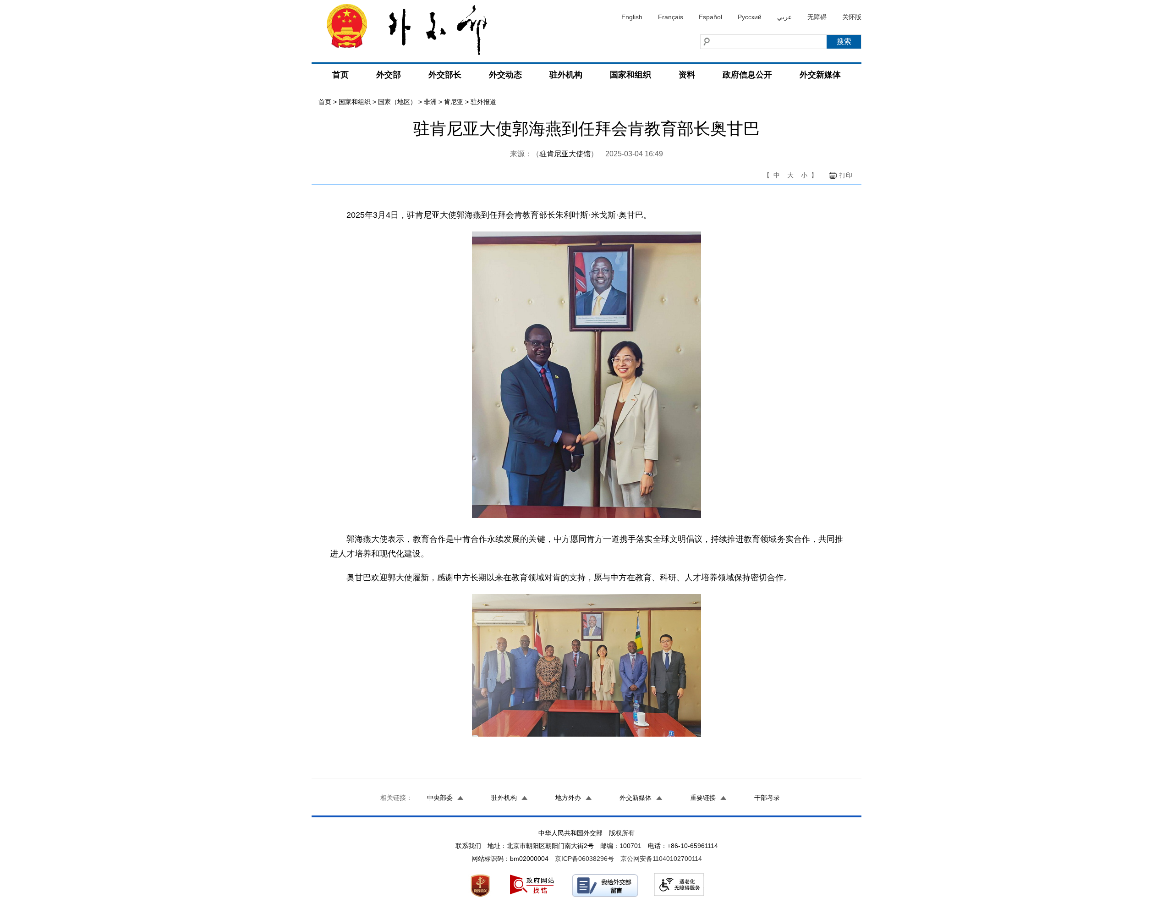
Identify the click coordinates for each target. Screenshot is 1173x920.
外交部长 (444, 74)
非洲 (430, 101)
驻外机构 (565, 74)
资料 (687, 74)
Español (710, 17)
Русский (750, 17)
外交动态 (505, 74)
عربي (784, 17)
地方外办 (568, 797)
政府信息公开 (747, 74)
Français (670, 17)
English (631, 17)
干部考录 (767, 797)
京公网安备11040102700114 (661, 858)
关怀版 (851, 17)
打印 (845, 175)
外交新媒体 (820, 74)
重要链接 (703, 797)
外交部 (388, 74)
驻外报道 (483, 101)
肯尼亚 (453, 101)
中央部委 (440, 797)
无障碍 (817, 17)
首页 (340, 74)
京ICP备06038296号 (584, 858)
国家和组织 (630, 74)
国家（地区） (397, 101)
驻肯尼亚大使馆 (565, 154)
